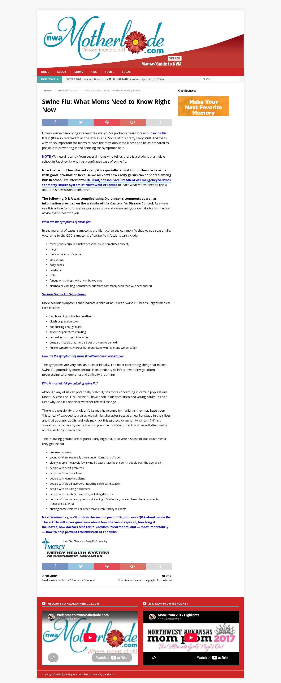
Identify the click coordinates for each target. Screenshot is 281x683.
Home (45, 72)
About (62, 72)
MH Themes (109, 674)
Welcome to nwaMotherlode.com (73, 603)
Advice (109, 72)
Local (126, 72)
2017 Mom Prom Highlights (168, 603)
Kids (94, 72)
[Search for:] (220, 79)
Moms (78, 72)
